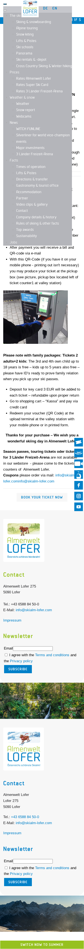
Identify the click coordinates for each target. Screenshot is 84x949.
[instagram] (78, 496)
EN (54, 8)
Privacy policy (21, 661)
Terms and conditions (52, 655)
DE (45, 8)
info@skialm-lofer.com (36, 481)
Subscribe (18, 669)
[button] (42, 701)
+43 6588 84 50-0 (25, 817)
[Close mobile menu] (5, 10)
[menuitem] (19, 16)
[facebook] (78, 485)
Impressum (12, 620)
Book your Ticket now (42, 497)
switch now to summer (42, 945)
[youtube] (78, 506)
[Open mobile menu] (5, 4)
